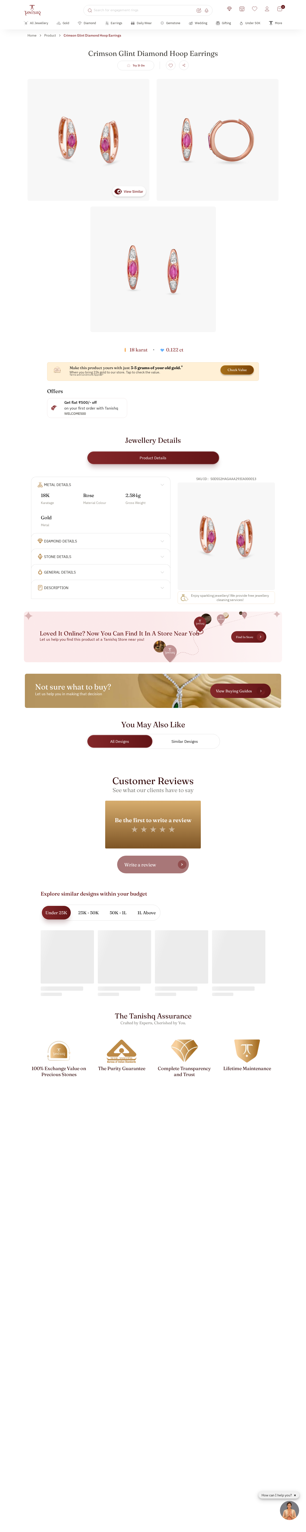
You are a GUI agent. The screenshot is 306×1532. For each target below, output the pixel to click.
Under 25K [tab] (56, 912)
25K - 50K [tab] (88, 912)
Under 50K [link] (252, 23)
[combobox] (144, 10)
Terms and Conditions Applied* (87, 374)
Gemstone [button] (173, 23)
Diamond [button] (90, 23)
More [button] (278, 23)
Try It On (139, 65)
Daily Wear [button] (144, 23)
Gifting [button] (226, 23)
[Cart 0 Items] (279, 8)
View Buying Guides (234, 691)
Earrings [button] (116, 23)
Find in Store (244, 637)
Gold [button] (66, 23)
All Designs (119, 741)
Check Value (237, 370)
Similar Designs (184, 741)
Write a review (140, 865)
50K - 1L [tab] (118, 912)
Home (32, 35)
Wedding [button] (201, 23)
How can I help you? (277, 1495)
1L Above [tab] (146, 912)
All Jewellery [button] (39, 23)
